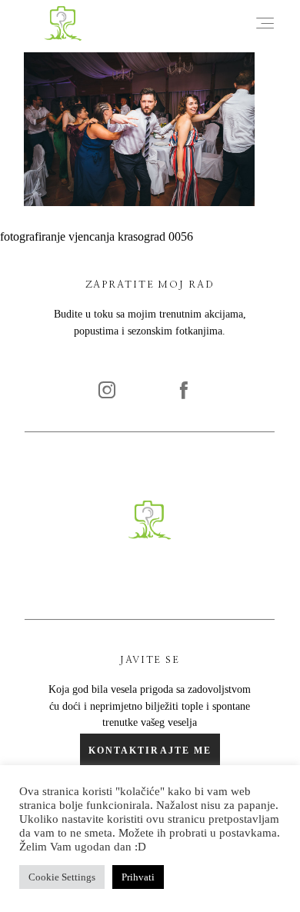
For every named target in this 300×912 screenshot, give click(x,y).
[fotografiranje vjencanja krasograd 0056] (139, 201)
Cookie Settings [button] (61, 877)
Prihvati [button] (138, 877)
